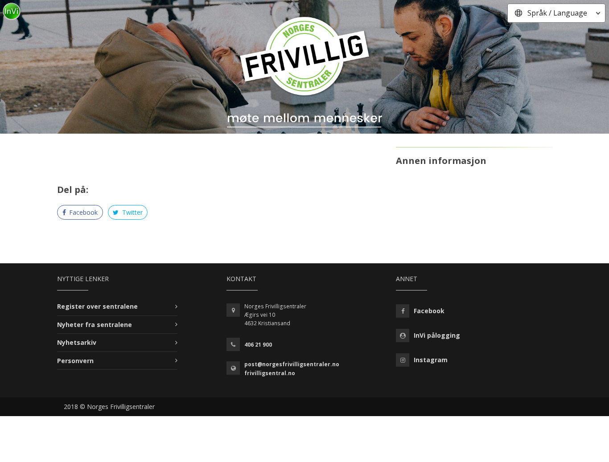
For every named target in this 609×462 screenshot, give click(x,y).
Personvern (75, 360)
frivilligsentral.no (269, 373)
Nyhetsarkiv (76, 342)
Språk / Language (557, 13)
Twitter (131, 212)
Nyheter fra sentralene (94, 324)
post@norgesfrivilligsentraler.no (291, 364)
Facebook (82, 212)
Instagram (431, 360)
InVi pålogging (437, 335)
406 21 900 (258, 344)
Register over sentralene (97, 306)
